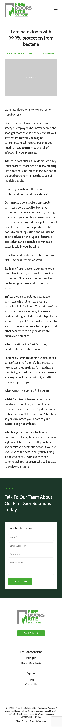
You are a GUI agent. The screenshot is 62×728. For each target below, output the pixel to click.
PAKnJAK (31, 658)
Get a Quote (20, 581)
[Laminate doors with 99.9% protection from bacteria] (31, 95)
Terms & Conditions (38, 721)
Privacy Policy (21, 721)
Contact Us (31, 684)
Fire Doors (47, 53)
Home (31, 679)
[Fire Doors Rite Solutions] (18, 10)
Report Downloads (31, 662)
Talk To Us (31, 633)
